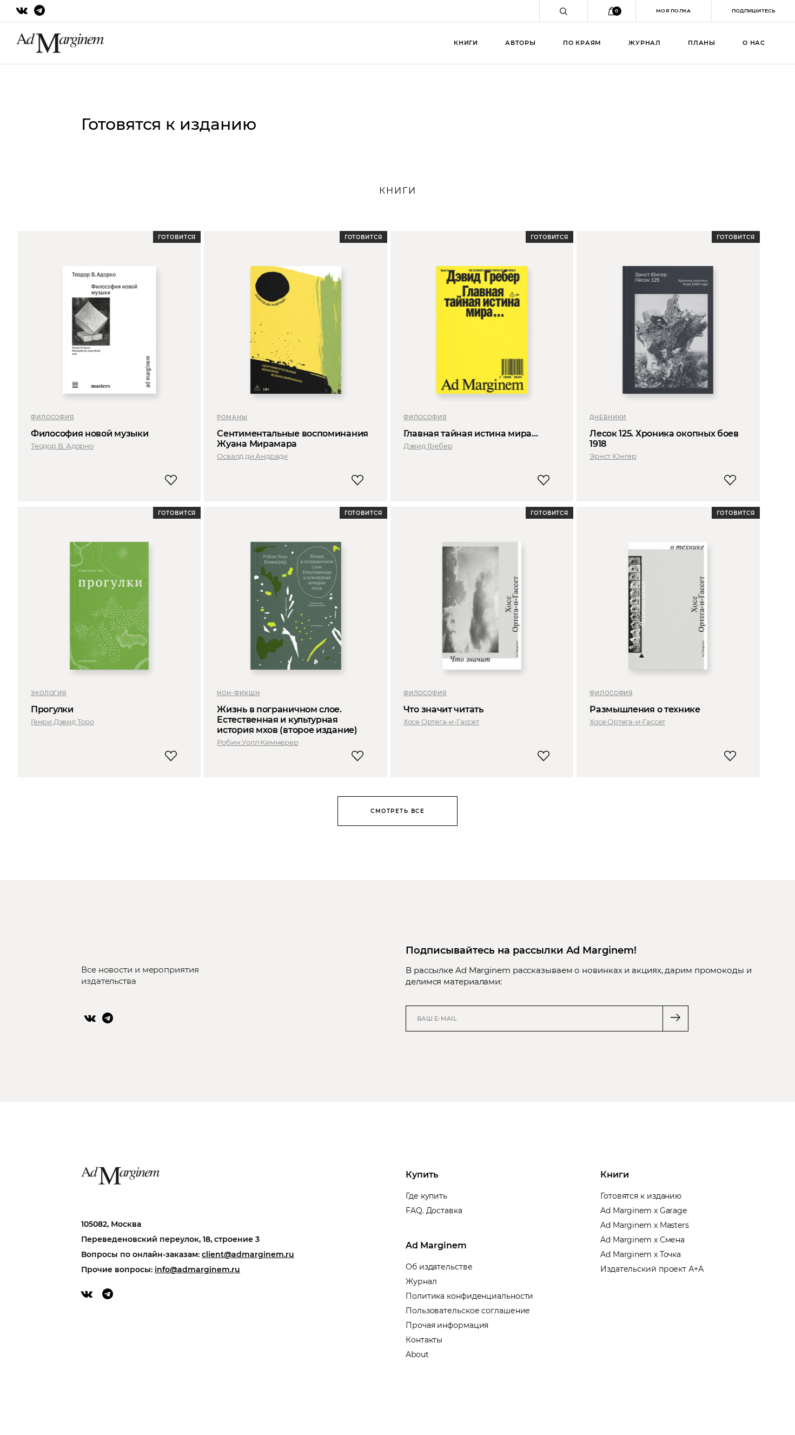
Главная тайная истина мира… (470, 433)
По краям (582, 43)
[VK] (90, 1017)
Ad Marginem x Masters (644, 1225)
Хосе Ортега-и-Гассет (441, 721)
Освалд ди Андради (252, 456)
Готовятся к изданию (640, 1196)
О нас (754, 43)
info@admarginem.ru (197, 1269)
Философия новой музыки (89, 433)
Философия (52, 417)
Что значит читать (443, 709)
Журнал (644, 43)
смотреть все (397, 811)
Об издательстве (439, 1267)
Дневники (607, 417)
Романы (232, 417)
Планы (702, 43)
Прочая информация (447, 1325)
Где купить (426, 1196)
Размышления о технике (644, 709)
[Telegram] (107, 1017)
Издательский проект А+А (652, 1269)
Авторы (520, 43)
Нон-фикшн (238, 693)
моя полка (673, 11)
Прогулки (52, 709)
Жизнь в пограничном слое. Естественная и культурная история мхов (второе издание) (287, 719)
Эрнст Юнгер (613, 456)
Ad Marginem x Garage (643, 1210)
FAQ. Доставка (434, 1210)
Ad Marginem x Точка (640, 1254)
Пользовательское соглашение (468, 1310)
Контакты (424, 1340)
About (417, 1354)
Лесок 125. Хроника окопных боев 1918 (664, 438)
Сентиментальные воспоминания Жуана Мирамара (292, 438)
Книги (466, 43)
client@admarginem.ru (248, 1254)
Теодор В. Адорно (62, 445)
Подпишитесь (753, 11)
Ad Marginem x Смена (642, 1240)
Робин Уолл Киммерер (257, 742)
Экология (49, 693)
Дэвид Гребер (428, 445)
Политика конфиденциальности (469, 1296)
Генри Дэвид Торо (62, 721)
